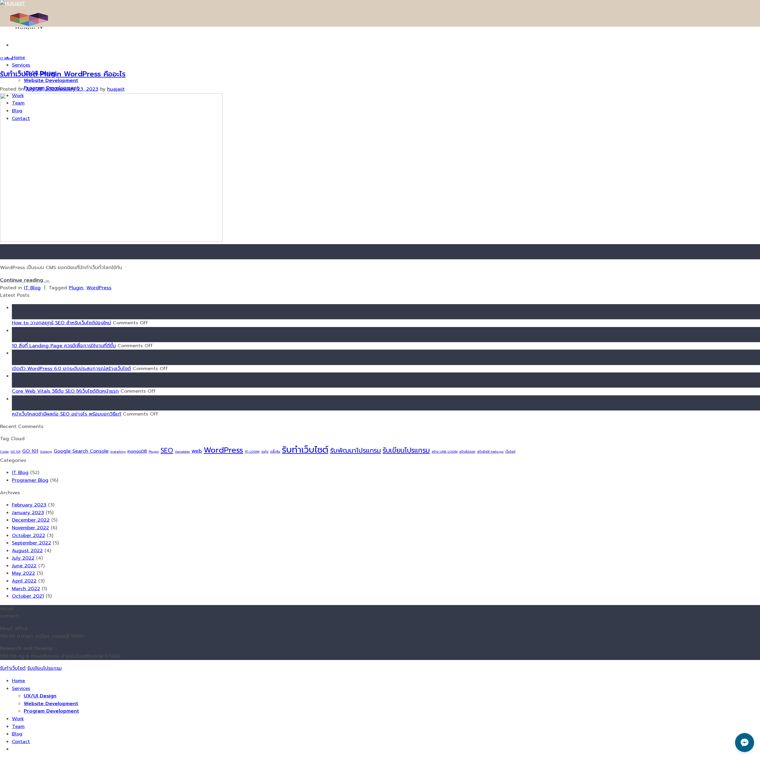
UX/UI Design (40, 695)
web (196, 451)
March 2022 (26, 588)
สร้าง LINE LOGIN (444, 451)
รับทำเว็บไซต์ (305, 449)
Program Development (51, 711)
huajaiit (116, 89)
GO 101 (30, 451)
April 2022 (24, 581)
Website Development (51, 80)
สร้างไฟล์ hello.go (490, 451)
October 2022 (28, 535)
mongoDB (137, 451)
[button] (744, 742)
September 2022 (31, 543)
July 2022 (23, 558)
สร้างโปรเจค (467, 451)
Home (18, 57)
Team (18, 726)
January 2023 (28, 512)
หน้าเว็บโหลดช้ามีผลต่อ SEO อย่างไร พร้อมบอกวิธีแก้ (66, 414)
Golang (46, 451)
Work (18, 719)
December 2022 (31, 520)
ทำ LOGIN (252, 451)
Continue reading (25, 280)
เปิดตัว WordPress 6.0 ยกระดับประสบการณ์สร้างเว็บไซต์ (71, 368)
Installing (118, 451)
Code (4, 451)
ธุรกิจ (264, 451)
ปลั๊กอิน (275, 451)
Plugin (76, 287)
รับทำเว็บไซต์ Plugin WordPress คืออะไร (63, 74)
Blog (17, 734)
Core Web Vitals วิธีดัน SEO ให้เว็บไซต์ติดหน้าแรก (65, 391)
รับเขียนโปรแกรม (406, 450)
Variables (182, 451)
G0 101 (15, 451)
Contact (21, 741)
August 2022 (27, 550)
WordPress (98, 287)
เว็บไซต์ (510, 451)
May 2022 (23, 573)
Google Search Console (81, 451)
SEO (167, 450)
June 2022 (24, 565)
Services (21, 65)
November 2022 (30, 527)
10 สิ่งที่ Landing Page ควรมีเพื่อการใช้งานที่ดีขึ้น (64, 345)
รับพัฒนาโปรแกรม (355, 450)
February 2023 (29, 505)
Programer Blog (30, 480)
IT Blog (6, 58)
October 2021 (28, 596)
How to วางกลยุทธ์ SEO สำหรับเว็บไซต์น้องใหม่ (61, 322)
